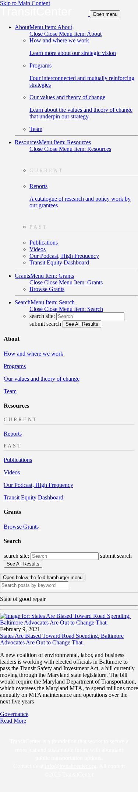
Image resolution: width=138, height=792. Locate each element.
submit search (45, 324)
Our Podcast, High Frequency (64, 256)
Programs (81, 75)
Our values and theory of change (80, 107)
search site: (42, 316)
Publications (43, 242)
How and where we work (33, 353)
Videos (37, 249)
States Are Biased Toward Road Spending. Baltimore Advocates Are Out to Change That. (62, 639)
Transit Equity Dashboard (59, 262)
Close (65, 34)
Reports (80, 195)
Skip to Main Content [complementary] (25, 3)
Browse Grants (46, 289)
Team (35, 129)
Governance (14, 714)
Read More (13, 720)
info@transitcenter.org (70, 766)
